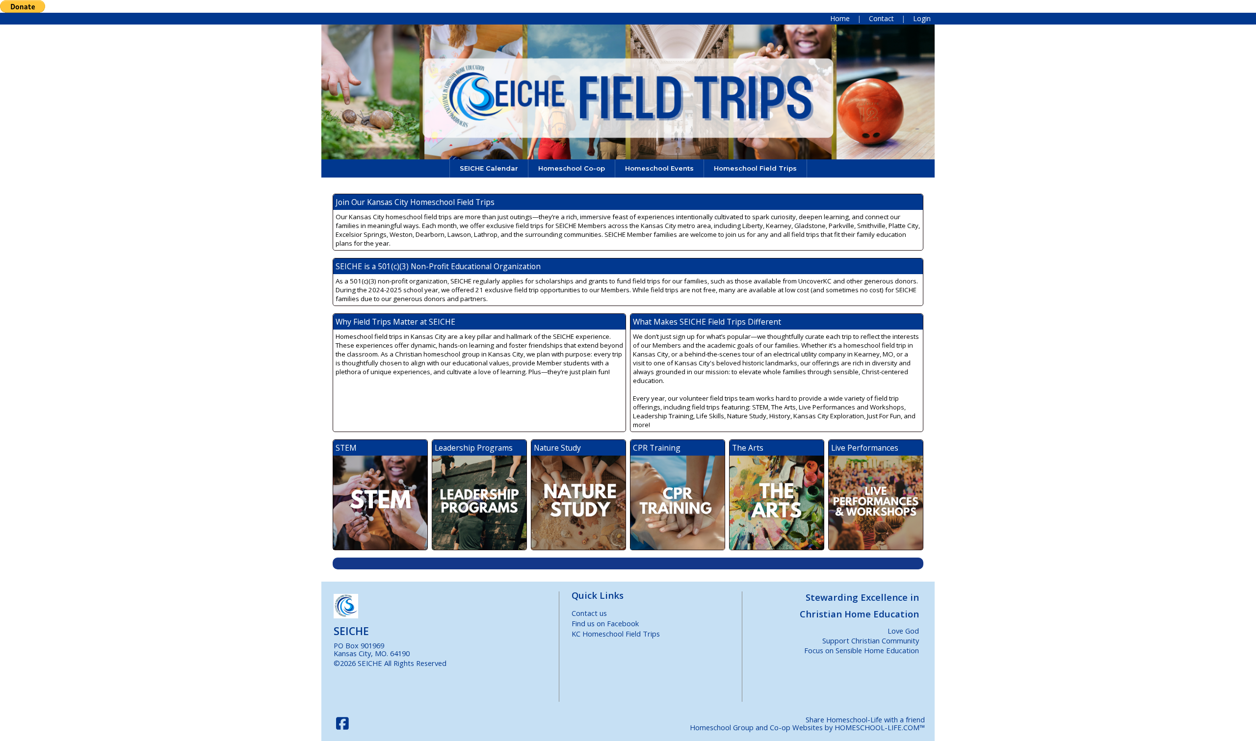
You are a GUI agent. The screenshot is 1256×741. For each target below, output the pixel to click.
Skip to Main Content (490, 663)
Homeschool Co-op (571, 168)
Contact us (589, 613)
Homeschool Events (659, 168)
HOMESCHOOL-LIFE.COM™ (880, 727)
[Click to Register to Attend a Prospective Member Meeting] (628, 563)
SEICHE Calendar (489, 168)
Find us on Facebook (605, 623)
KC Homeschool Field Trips (616, 634)
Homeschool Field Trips (755, 168)
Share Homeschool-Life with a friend (865, 719)
